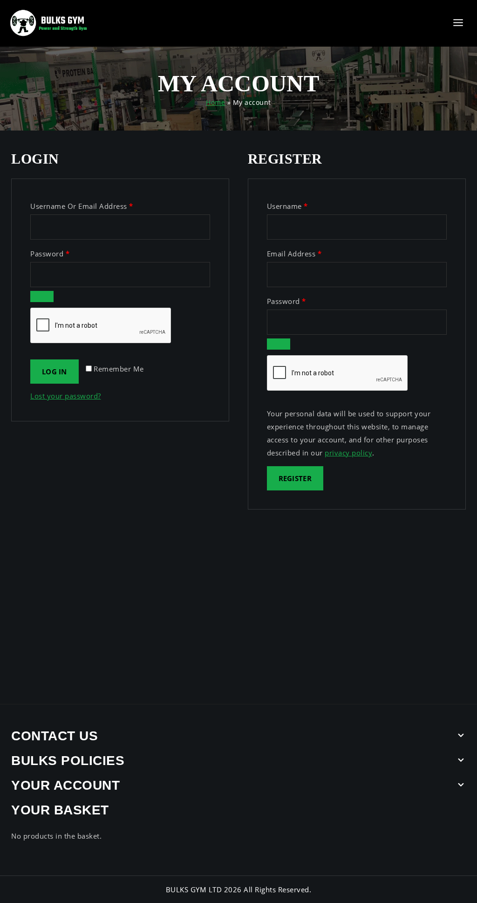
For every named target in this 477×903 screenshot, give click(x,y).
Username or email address (97, 204)
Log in (54, 371)
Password (65, 251)
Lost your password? (65, 395)
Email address (309, 251)
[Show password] (42, 296)
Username (302, 204)
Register (295, 478)
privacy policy (348, 452)
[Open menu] (458, 23)
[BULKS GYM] (49, 23)
